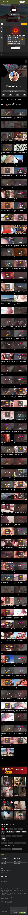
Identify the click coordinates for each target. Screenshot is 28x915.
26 (16, 711)
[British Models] (2, 829)
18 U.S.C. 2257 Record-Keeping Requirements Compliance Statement (14, 905)
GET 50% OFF (8, 772)
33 (16, 304)
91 (2, 165)
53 (3, 758)
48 (3, 525)
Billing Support (4, 881)
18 (16, 165)
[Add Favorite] (2, 24)
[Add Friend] (17, 95)
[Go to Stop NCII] (8, 902)
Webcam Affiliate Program (19, 865)
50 (16, 688)
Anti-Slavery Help (4, 872)
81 (2, 444)
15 (16, 153)
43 (16, 618)
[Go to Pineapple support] (2, 902)
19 (2, 304)
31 (2, 316)
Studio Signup (17, 863)
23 (3, 723)
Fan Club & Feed (18, 99)
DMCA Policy (3, 865)
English (22, 854)
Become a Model (17, 861)
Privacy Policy (4, 861)
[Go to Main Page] (8, 1)
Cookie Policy (18, 910)
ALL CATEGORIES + (17, 848)
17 (2, 235)
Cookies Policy (4, 868)
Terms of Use (3, 863)
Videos (15, 4)
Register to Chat (16, 48)
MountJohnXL (4, 824)
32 (3, 502)
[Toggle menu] (1, 2)
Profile (2, 99)
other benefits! (18, 46)
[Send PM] (24, 95)
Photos (21, 4)
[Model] (26, 61)
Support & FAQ (4, 879)
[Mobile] (6, 829)
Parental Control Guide (5, 870)
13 (16, 397)
